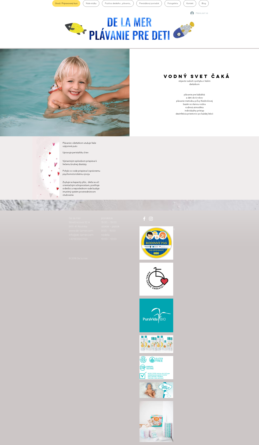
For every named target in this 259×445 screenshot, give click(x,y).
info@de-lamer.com (81, 234)
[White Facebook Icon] (144, 218)
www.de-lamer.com (81, 230)
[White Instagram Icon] (151, 218)
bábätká (201, 94)
